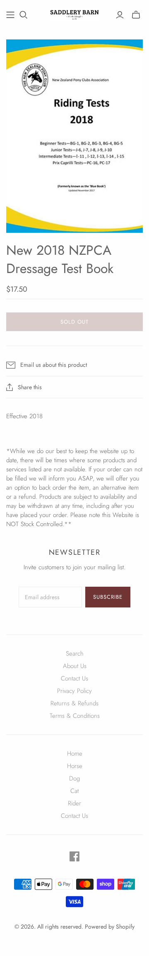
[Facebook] (74, 856)
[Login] (119, 15)
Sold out (74, 322)
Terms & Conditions (75, 715)
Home (74, 753)
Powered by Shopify (110, 926)
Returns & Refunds (74, 703)
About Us (75, 666)
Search (75, 653)
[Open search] (23, 15)
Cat (74, 790)
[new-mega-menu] (10, 15)
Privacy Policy (74, 690)
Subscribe (108, 597)
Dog (74, 778)
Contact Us (74, 678)
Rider (74, 803)
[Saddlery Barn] (74, 13)
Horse (74, 766)
